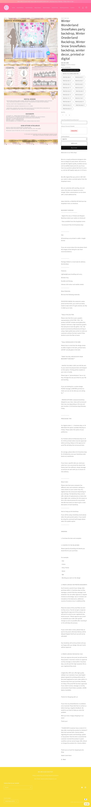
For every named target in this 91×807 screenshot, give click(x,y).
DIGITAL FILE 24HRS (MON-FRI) (71, 73)
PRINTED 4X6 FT (79, 80)
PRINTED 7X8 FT (79, 98)
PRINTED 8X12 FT (67, 105)
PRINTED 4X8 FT (79, 84)
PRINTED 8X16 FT (80, 105)
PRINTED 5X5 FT (67, 84)
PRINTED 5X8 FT (79, 87)
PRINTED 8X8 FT (67, 101)
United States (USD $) (10, 801)
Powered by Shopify (83, 802)
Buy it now (74, 148)
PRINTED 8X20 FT (67, 108)
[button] (79, 7)
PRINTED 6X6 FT (80, 91)
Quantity (63, 112)
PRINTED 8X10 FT (79, 101)
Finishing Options (65, 136)
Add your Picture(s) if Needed (67, 126)
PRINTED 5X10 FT (67, 91)
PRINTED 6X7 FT (67, 94)
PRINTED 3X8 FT (67, 77)
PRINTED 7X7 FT (67, 98)
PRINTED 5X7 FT (67, 87)
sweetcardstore (76, 802)
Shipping (63, 64)
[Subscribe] (30, 787)
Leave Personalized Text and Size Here (70, 120)
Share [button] (64, 759)
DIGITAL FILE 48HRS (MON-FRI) (71, 70)
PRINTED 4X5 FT (67, 80)
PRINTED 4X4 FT (79, 77)
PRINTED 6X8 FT (79, 94)
